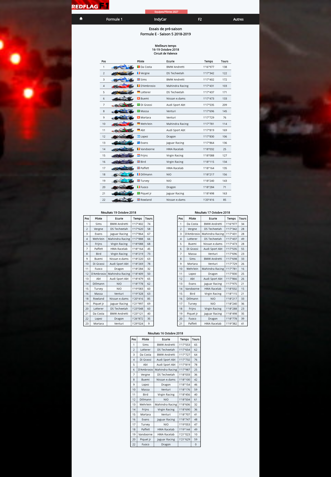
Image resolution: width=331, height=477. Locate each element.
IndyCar (160, 19)
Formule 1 (114, 19)
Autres (238, 19)
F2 (200, 19)
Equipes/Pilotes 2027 (166, 11)
